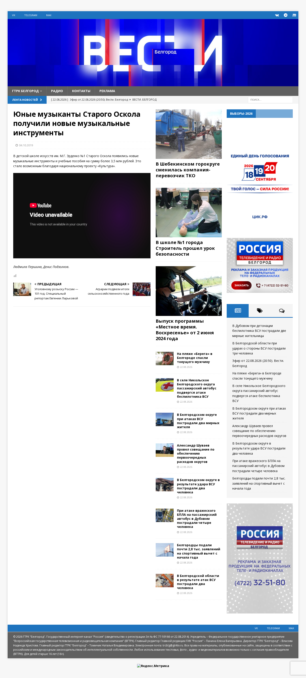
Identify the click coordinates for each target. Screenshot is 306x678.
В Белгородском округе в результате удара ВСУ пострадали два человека (198, 486)
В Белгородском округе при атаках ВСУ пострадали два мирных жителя (198, 420)
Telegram (30, 15)
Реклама (107, 91)
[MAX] (294, 15)
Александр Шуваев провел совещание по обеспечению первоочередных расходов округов (195, 453)
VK (13, 15)
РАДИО (57, 91)
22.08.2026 (186, 367)
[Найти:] (270, 99)
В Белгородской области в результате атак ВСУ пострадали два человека (198, 582)
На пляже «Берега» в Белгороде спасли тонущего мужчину (194, 358)
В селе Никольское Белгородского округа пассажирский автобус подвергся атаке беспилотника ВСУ (196, 388)
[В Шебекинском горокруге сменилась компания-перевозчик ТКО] (189, 134)
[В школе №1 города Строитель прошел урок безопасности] (189, 212)
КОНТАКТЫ (81, 91)
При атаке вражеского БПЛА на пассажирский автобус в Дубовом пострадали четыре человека (197, 518)
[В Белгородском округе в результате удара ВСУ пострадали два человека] (165, 484)
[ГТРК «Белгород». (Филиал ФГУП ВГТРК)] (153, 84)
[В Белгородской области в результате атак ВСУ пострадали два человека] (165, 580)
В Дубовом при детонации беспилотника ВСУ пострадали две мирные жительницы (259, 331)
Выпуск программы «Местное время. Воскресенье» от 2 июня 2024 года (185, 329)
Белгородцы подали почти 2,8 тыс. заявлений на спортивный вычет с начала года (198, 551)
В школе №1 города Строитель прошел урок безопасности (185, 248)
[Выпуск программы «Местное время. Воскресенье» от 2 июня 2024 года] (189, 291)
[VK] (277, 15)
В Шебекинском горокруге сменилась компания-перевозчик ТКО (188, 170)
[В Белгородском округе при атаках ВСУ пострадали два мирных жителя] (165, 419)
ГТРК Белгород (25, 91)
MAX (48, 15)
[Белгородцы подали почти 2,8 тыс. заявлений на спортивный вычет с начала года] (165, 550)
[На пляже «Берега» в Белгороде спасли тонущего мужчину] (165, 358)
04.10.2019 (26, 145)
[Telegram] (286, 15)
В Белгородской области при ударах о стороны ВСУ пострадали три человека (259, 348)
